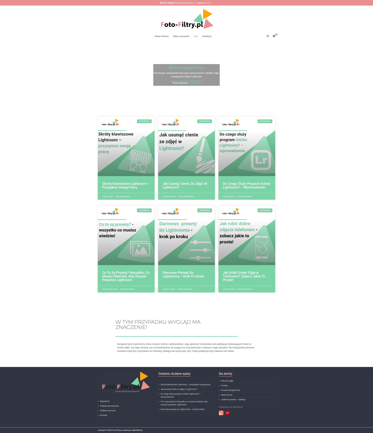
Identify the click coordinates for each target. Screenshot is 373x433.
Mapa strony (227, 395)
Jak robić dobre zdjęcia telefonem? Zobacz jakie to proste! (244, 276)
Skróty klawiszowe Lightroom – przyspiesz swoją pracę (125, 185)
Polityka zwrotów (108, 410)
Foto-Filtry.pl (117, 430)
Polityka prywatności (109, 406)
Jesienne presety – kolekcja (233, 399)
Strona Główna (162, 36)
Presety (224, 385)
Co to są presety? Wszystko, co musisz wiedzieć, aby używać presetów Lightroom (126, 276)
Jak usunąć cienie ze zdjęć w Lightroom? (184, 185)
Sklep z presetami (181, 36)
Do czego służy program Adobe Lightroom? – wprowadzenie (246, 185)
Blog (195, 36)
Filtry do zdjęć (227, 381)
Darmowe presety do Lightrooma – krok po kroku (183, 274)
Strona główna (180, 82)
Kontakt (103, 415)
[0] (274, 36)
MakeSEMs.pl (137, 430)
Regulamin (105, 401)
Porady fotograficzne (230, 390)
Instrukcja (206, 36)
